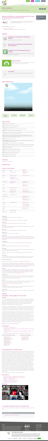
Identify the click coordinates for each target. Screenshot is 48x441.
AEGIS (28, 1)
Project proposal (7, 28)
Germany (6, 339)
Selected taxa (12, 178)
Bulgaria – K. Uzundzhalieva (9, 378)
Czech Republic (24, 264)
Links (37, 428)
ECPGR (3, 425)
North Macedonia (12, 226)
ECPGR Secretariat (27, 430)
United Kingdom (19, 272)
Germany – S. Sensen (8, 379)
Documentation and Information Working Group (12, 415)
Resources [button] (30, 4)
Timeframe (14, 115)
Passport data (12, 182)
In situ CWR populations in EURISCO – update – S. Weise (13, 377)
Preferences (15, 438)
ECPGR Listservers (39, 427)
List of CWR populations (26, 205)
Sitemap (37, 430)
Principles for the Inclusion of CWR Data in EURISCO (13, 283)
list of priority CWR (22, 237)
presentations (6, 308)
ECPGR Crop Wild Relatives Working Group (23, 10)
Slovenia (3, 227)
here (21, 217)
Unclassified (30, 438)
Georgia (24, 336)
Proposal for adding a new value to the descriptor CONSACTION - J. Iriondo (16, 333)
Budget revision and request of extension (11, 29)
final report (5, 223)
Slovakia (27, 226)
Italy (13, 265)
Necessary (10, 438)
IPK (8, 265)
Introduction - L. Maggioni (8, 327)
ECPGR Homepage (5, 10)
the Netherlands (9, 266)
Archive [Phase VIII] (39, 429)
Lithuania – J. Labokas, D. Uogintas (10, 380)
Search (43, 1)
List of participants (13, 323)
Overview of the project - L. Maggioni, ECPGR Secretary (13, 376)
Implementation (22, 115)
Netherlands (7, 342)
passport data (14, 223)
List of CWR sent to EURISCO (14, 179)
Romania (24, 338)
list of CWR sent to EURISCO (14, 238)
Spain (25, 266)
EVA (32, 1)
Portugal (21, 226)
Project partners (5, 115)
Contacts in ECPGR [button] (42, 4)
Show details (34, 438)
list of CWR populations (17, 242)
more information (27, 261)
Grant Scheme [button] (36, 4)
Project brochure (16, 60)
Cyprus (29, 263)
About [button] (17, 4)
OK (39, 438)
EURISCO (37, 1)
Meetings (31, 115)
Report (12, 175)
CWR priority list (12, 192)
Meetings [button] (26, 4)
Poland (24, 337)
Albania (16, 263)
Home (14, 4)
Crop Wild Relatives (39, 20)
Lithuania (19, 265)
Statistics (20, 438)
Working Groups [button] (21, 4)
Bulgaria (22, 263)
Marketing (24, 438)
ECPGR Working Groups (12, 10)
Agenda (4, 323)
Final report (11, 71)
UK (5, 345)
